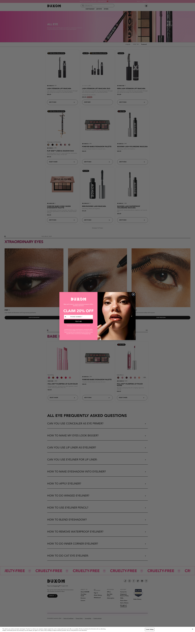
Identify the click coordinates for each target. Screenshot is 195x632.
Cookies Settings (150, 629)
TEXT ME (78, 321)
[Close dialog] (133, 294)
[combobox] (67, 317)
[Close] (192, 629)
